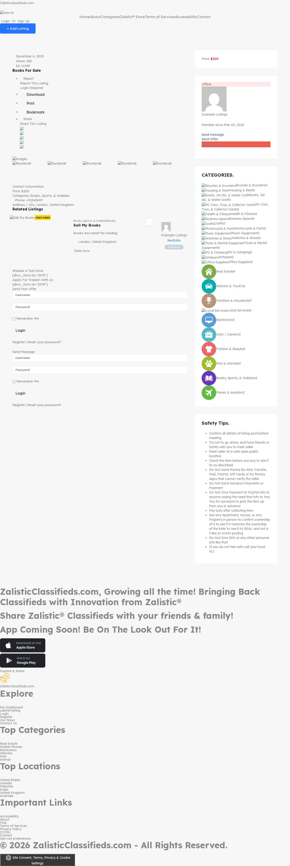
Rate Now (82, 251)
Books (111, 220)
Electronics (8, 750)
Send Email (210, 144)
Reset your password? (44, 342)
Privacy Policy (10, 829)
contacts (174, 247)
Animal (5, 759)
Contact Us (8, 723)
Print (30, 103)
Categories (110, 17)
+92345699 (34, 200)
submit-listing (10, 710)
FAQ (3, 822)
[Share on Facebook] (22, 128)
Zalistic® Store (132, 17)
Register (18, 342)
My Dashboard (11, 707)
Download (35, 94)
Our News (7, 720)
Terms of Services (160, 17)
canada (6, 783)
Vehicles (6, 753)
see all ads (174, 240)
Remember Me (27, 318)
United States (10, 780)
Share (27, 119)
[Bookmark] (149, 221)
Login (5, 21)
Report (28, 78)
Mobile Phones (11, 746)
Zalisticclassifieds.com (17, 3)
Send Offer (210, 139)
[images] (100, 156)
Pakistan (6, 786)
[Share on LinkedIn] (22, 137)
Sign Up (23, 21)
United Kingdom (12, 792)
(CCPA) (5, 832)
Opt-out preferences (15, 838)
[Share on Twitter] (22, 133)
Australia (6, 795)
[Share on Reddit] (22, 142)
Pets (3, 756)
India (4, 789)
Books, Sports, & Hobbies (50, 196)
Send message (213, 135)
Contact (204, 17)
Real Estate (8, 743)
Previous (9, 156)
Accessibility (186, 17)
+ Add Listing (18, 28)
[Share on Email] (22, 146)
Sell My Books (87, 225)
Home (84, 17)
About (95, 17)
